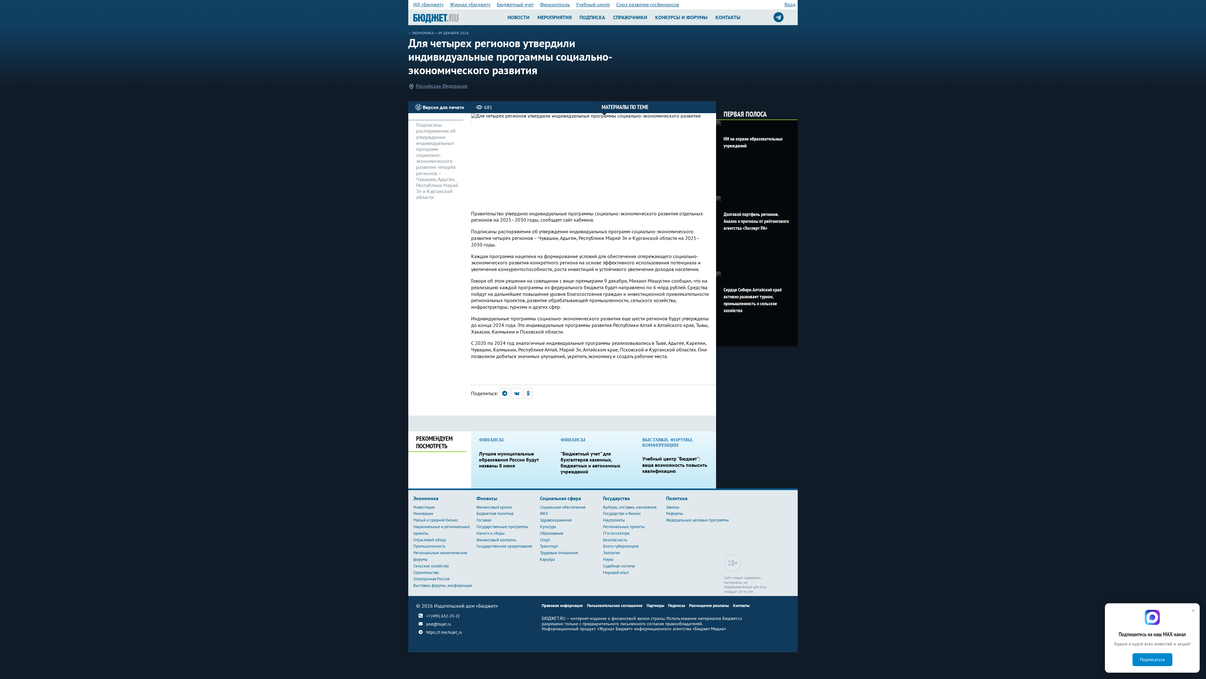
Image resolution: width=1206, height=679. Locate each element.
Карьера (547, 559)
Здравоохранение (556, 520)
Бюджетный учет (515, 4)
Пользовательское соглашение (615, 605)
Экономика (423, 32)
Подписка (592, 17)
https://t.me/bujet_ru (444, 632)
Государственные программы (502, 526)
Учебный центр (593, 4)
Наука (608, 559)
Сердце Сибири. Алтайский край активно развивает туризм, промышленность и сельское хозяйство (753, 299)
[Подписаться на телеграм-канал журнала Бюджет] (779, 17)
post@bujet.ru (438, 624)
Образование (551, 533)
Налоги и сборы (490, 533)
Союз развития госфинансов (647, 4)
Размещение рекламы (709, 605)
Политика (676, 498)
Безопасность (615, 540)
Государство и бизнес (622, 513)
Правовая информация (562, 605)
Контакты (728, 17)
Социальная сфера (560, 498)
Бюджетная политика (494, 513)
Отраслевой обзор (429, 540)
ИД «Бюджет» (428, 4)
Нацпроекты (614, 520)
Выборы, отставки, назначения (629, 507)
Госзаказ (484, 520)
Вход (790, 4)
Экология (611, 552)
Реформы (674, 513)
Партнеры (655, 605)
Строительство (426, 572)
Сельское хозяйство (431, 566)
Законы (672, 507)
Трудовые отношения (559, 552)
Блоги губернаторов (620, 546)
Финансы (486, 498)
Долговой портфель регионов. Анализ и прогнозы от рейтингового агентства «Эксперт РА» (756, 221)
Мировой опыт (616, 572)
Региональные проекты (624, 526)
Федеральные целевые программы (697, 520)
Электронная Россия (431, 579)
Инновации (423, 513)
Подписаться (1152, 659)
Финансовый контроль (496, 540)
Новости (519, 17)
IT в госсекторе (616, 533)
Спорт (545, 540)
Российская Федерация (441, 86)
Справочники (630, 17)
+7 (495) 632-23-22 (443, 616)
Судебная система (619, 566)
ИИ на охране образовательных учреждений (753, 142)
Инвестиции (424, 507)
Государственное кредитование (504, 546)
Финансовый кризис (494, 507)
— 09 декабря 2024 (451, 32)
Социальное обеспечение (563, 507)
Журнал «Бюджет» (470, 4)
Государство (616, 498)
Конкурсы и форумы (681, 17)
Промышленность (429, 546)
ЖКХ (544, 513)
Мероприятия (554, 17)
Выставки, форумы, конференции (442, 585)
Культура (548, 526)
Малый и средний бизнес (435, 520)
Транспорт (549, 546)
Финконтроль (555, 4)
